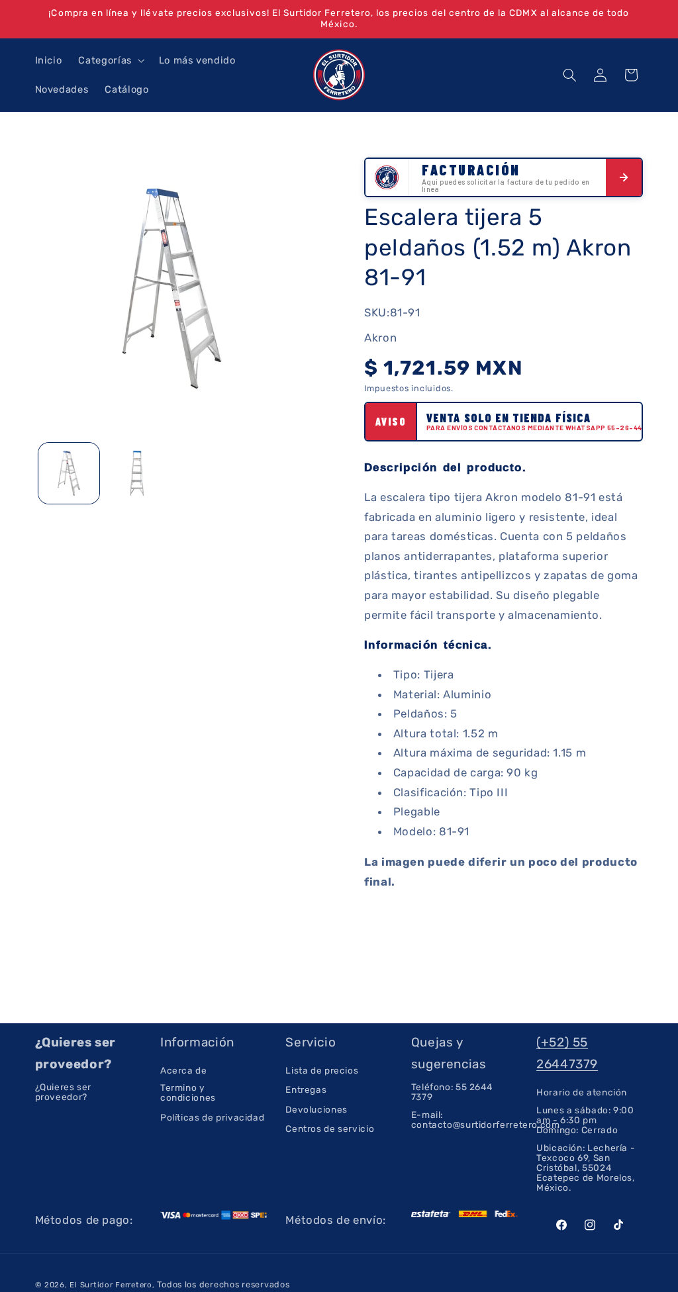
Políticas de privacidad (212, 1117)
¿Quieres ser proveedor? (63, 1092)
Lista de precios (321, 1071)
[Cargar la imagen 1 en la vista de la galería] (68, 473)
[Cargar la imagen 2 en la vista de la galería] (137, 473)
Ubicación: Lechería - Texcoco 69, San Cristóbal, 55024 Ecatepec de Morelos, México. (585, 1167)
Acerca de (183, 1071)
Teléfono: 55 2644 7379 (452, 1092)
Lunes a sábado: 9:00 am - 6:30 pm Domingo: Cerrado (585, 1120)
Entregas (305, 1089)
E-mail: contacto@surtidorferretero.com (485, 1119)
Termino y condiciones (188, 1092)
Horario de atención (581, 1092)
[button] (110, 60)
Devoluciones (316, 1109)
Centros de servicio (329, 1128)
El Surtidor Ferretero (111, 1284)
